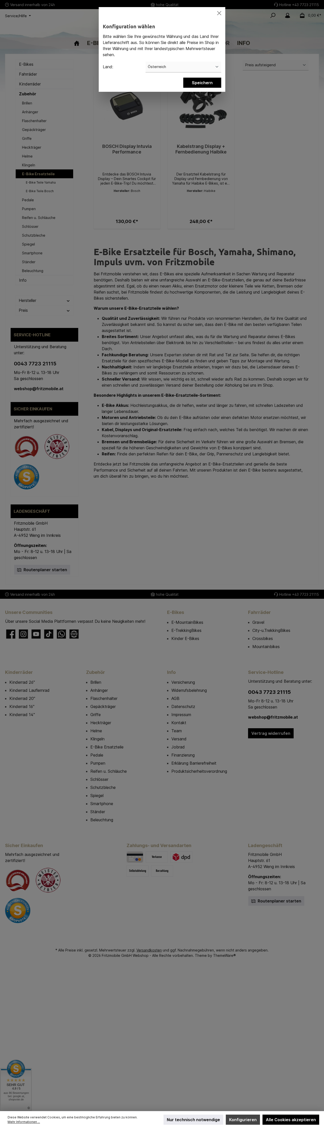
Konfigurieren (243, 1119)
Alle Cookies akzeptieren (291, 1119)
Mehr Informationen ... (24, 1122)
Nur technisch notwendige (193, 1119)
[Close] (219, 13)
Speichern (202, 82)
